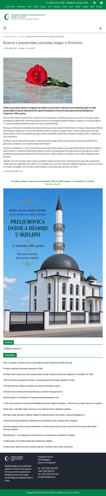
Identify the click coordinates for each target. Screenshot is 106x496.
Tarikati (77, 7)
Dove (71, 7)
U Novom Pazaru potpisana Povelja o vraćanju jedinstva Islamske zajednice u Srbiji (39, 380)
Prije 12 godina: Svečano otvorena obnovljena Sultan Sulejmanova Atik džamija (37, 363)
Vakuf (92, 7)
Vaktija (85, 7)
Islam (29, 7)
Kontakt (99, 7)
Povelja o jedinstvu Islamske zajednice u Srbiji (23, 368)
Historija (57, 7)
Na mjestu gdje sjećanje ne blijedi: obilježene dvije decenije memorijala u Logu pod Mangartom (44, 415)
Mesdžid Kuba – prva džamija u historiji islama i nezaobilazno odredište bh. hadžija (39, 435)
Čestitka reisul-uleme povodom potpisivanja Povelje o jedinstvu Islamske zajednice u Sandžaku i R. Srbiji (48, 374)
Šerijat (36, 7)
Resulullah (21, 7)
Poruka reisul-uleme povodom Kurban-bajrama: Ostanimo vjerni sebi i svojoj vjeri (38, 447)
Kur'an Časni (10, 7)
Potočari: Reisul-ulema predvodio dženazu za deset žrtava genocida (32, 392)
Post (50, 7)
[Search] (100, 28)
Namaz (43, 7)
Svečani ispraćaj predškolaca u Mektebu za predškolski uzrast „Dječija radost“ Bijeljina (40, 421)
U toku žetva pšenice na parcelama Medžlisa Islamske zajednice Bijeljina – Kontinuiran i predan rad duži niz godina (52, 403)
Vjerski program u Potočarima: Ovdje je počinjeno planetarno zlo (31, 397)
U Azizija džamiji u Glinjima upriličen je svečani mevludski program (31, 386)
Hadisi (64, 7)
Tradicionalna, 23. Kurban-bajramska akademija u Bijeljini (27, 441)
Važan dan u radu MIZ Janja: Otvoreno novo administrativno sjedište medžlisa (37, 409)
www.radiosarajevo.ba (13, 171)
